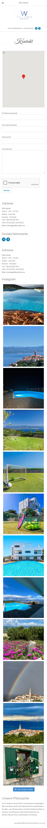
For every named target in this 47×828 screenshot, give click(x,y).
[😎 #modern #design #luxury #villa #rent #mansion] (23, 765)
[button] (23, 77)
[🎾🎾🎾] (23, 514)
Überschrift (6, 137)
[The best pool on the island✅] (23, 555)
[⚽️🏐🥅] (23, 472)
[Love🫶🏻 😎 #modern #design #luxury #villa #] (23, 723)
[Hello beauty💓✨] (23, 597)
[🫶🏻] (23, 388)
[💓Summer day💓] (23, 346)
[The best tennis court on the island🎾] (23, 430)
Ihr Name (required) (9, 113)
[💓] (23, 639)
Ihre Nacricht (7, 149)
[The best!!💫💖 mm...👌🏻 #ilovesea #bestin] (23, 304)
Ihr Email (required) (9, 125)
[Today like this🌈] (23, 681)
